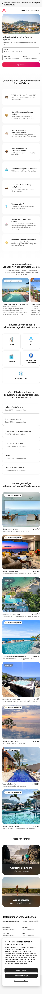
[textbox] (12, 58)
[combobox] (21, 51)
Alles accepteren (21, 970)
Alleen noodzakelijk (21, 976)
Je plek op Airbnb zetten (29, 10)
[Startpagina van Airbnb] (4, 10)
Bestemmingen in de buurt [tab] (11, 921)
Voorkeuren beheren (21, 981)
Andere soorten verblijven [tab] (32, 921)
